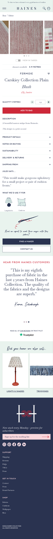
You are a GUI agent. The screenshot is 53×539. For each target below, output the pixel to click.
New (4, 513)
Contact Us (26, 249)
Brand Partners (8, 490)
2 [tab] (26, 55)
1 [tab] (24, 55)
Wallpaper (6, 509)
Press (4, 471)
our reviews (25, 331)
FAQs (4, 464)
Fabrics (11, 15)
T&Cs (4, 467)
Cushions (5, 506)
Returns (5, 460)
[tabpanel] (26, 37)
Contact (5, 483)
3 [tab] (28, 55)
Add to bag (26, 110)
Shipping (5, 457)
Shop (4, 15)
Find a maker (26, 241)
